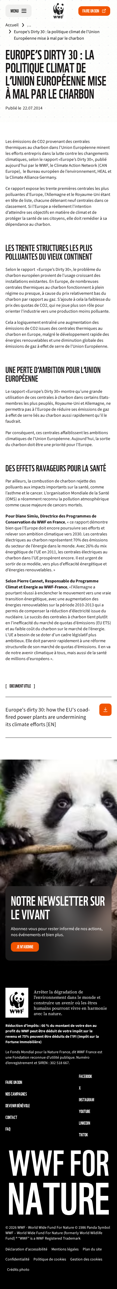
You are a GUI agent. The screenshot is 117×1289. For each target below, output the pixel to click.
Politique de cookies (49, 1259)
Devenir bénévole (17, 1105)
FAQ (7, 1129)
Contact (11, 1117)
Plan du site (92, 1249)
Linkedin (84, 1123)
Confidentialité (17, 1259)
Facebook (85, 1076)
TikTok (83, 1134)
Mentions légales (65, 1249)
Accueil (12, 25)
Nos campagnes (16, 1094)
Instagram (86, 1099)
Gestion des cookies (86, 1259)
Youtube (84, 1111)
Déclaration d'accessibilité (26, 1249)
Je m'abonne (25, 946)
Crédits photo (18, 1269)
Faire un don (90, 11)
